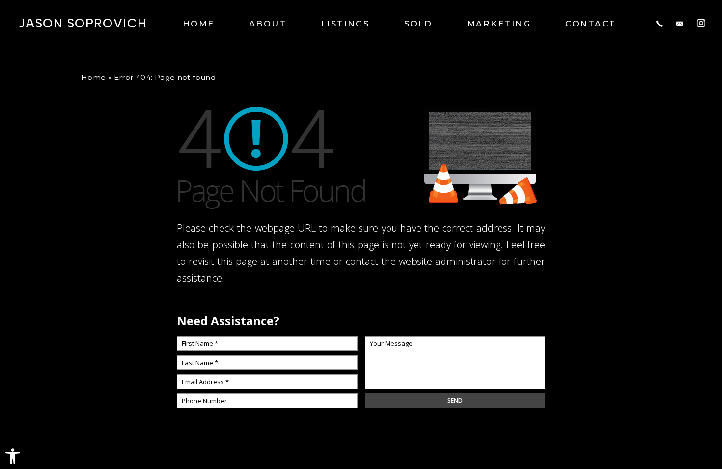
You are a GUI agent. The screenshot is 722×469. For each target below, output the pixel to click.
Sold (418, 23)
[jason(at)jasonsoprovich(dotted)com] (679, 23)
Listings (345, 23)
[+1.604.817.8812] (659, 23)
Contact (590, 23)
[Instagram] (701, 23)
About (267, 23)
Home (199, 23)
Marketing (499, 23)
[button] (13, 456)
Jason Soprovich (82, 23)
